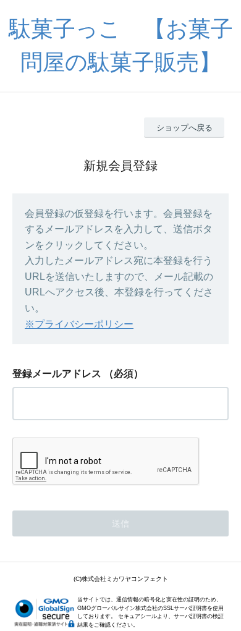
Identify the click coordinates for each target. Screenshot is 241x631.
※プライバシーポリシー (79, 324)
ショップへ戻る (184, 127)
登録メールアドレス (56, 373)
